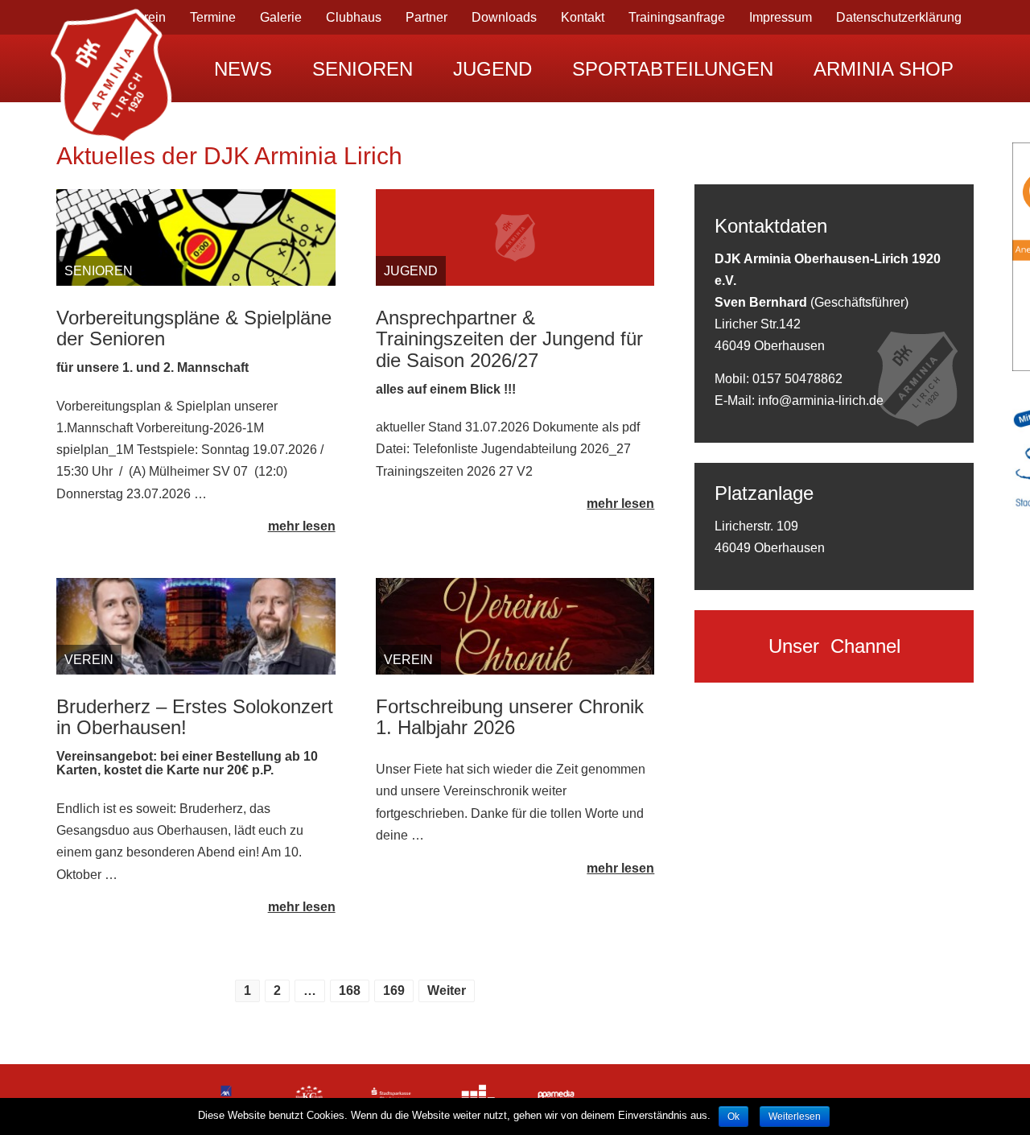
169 (394, 990)
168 (349, 990)
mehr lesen (302, 526)
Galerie (281, 17)
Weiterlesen (794, 1116)
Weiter (446, 990)
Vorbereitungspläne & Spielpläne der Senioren (194, 328)
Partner (426, 17)
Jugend (492, 69)
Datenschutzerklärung (899, 17)
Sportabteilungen (672, 69)
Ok (733, 1116)
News (243, 69)
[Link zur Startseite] (112, 68)
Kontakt (582, 17)
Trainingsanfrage (676, 17)
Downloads (504, 17)
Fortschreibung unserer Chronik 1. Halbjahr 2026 (510, 716)
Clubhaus (353, 17)
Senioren (362, 69)
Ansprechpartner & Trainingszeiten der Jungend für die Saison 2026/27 (509, 339)
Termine (213, 17)
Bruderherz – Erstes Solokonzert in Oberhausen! (194, 716)
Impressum (780, 17)
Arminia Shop (884, 69)
